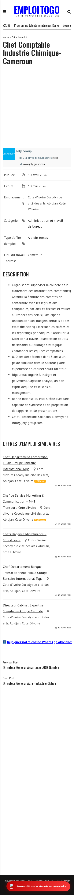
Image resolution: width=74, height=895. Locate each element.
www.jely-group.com (34, 164)
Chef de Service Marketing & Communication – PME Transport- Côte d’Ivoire (23, 501)
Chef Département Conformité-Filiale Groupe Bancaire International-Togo (25, 463)
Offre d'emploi (19, 37)
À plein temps (38, 237)
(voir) (55, 157)
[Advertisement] (37, 109)
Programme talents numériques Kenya (32, 25)
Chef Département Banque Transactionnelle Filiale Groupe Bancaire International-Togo (25, 572)
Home (6, 37)
